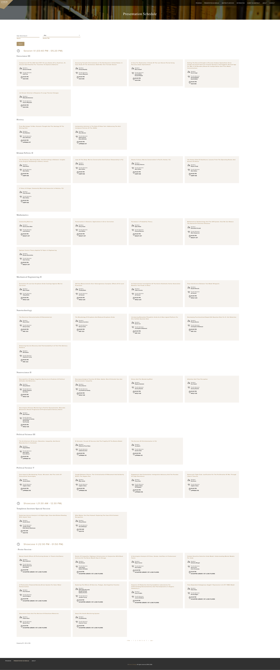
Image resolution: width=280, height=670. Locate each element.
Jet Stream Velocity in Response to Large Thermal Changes (39, 93)
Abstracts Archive (228, 3)
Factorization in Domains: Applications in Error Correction (94, 221)
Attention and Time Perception (197, 379)
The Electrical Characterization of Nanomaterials (35, 317)
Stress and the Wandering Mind (141, 379)
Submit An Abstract (253, 3)
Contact (272, 3)
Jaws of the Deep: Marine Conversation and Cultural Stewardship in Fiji (99, 159)
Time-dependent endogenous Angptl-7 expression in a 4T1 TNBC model (211, 585)
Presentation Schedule (211, 3)
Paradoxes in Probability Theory (141, 221)
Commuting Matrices (26, 221)
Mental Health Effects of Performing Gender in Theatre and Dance (41, 556)
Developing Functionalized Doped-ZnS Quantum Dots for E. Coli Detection (211, 317)
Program (199, 3)
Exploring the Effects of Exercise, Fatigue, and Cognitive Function (97, 585)
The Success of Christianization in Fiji (144, 441)
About (265, 3)
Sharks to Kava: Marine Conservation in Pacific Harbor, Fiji (151, 159)
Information (241, 3)
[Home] (4, 2)
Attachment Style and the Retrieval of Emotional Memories (39, 613)
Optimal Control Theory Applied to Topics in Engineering (38, 250)
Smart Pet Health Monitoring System (87, 613)
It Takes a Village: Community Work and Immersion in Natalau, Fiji (41, 188)
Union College (132, 664)
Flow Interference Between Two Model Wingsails (203, 283)
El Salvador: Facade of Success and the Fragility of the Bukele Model (98, 441)
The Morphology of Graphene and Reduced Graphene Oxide (95, 317)
